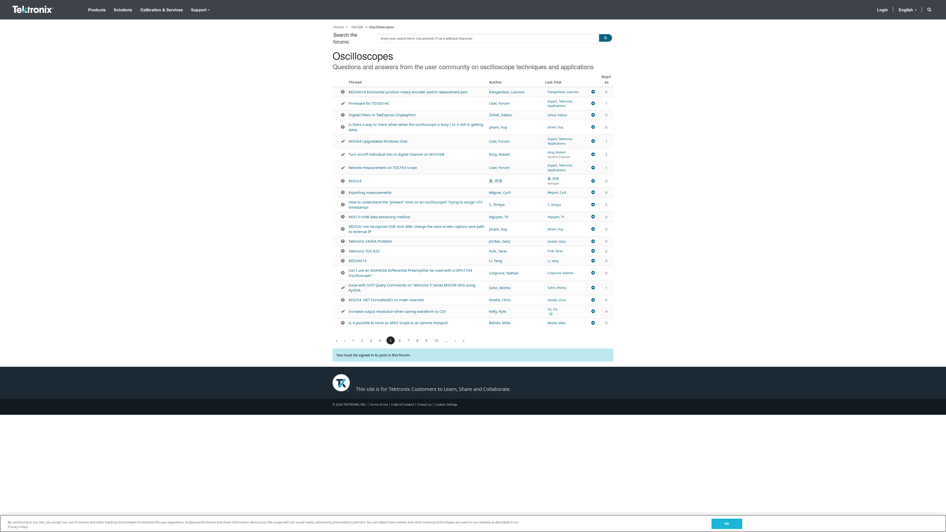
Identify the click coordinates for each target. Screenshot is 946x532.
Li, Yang (495, 260)
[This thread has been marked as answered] (343, 103)
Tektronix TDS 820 (364, 251)
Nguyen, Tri (498, 216)
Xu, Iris (552, 309)
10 (436, 340)
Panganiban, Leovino (507, 91)
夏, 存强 (495, 180)
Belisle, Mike (499, 322)
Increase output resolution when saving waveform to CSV (397, 311)
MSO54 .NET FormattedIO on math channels (386, 299)
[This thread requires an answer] (343, 92)
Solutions (123, 10)
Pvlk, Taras (498, 251)
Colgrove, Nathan (504, 272)
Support (199, 10)
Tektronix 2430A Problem (370, 241)
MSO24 (355, 180)
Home (338, 26)
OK (727, 523)
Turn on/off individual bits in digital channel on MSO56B (396, 154)
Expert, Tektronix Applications (560, 103)
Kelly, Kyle (497, 311)
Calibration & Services (161, 10)
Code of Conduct (402, 404)
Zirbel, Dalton (500, 114)
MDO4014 (358, 260)
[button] (929, 9)
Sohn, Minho (500, 287)
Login (882, 10)
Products (97, 10)
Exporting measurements (370, 192)
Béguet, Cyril (500, 192)
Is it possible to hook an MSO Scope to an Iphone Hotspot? (398, 322)
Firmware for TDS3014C (369, 103)
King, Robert (499, 154)
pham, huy (498, 127)
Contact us (424, 404)
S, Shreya (497, 204)
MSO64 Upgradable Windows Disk (378, 141)
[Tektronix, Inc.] (33, 8)
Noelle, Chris (499, 299)
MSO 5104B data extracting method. (380, 216)
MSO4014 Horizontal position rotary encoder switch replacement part (408, 91)
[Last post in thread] (593, 92)
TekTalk (357, 26)
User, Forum (499, 103)
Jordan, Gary (499, 241)
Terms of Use (379, 404)
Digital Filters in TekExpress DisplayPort (382, 114)
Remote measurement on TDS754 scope (383, 167)
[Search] (605, 38)
